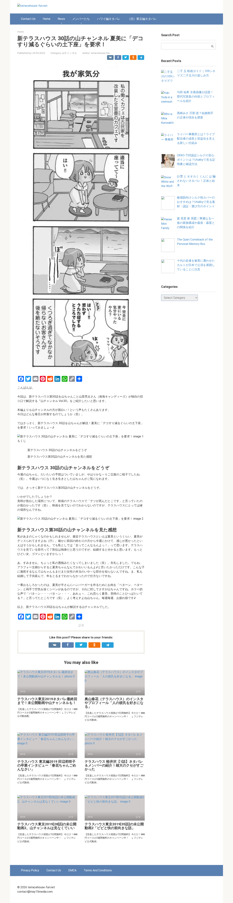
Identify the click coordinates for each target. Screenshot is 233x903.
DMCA (72, 870)
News (61, 19)
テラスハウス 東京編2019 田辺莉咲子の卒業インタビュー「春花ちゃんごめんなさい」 (46, 765)
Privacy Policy (30, 870)
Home (46, 19)
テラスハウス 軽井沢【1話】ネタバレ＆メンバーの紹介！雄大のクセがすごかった (114, 765)
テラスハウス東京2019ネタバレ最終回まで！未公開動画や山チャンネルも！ (47, 701)
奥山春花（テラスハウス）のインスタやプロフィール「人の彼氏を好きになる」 (114, 703)
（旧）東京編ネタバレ (142, 19)
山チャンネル (69, 52)
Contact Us (28, 19)
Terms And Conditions (98, 870)
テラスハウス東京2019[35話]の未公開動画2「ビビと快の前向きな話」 (114, 826)
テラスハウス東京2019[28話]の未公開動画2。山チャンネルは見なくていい (46, 826)
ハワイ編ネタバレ (108, 19)
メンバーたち (81, 19)
